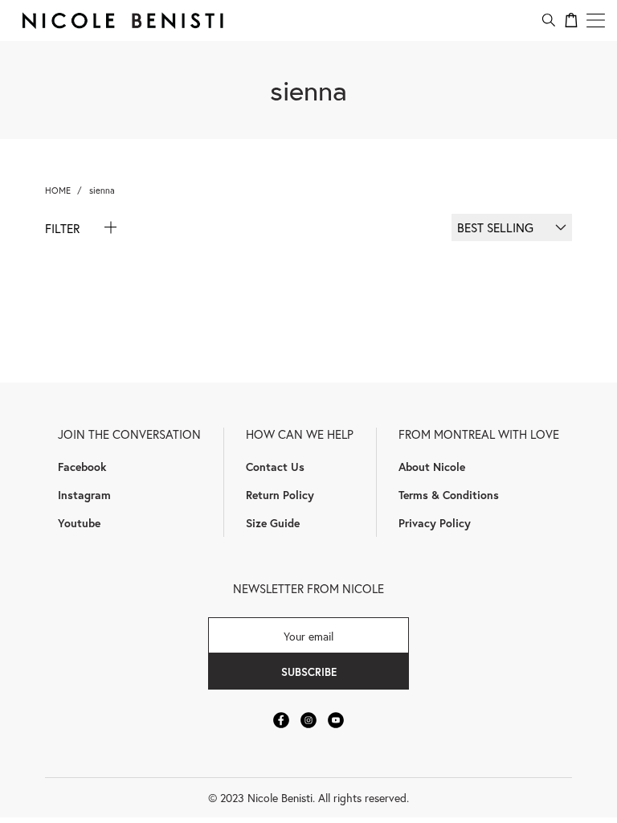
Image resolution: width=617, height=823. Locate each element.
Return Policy (280, 494)
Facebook (82, 466)
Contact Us (275, 466)
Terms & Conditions (448, 494)
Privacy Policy (434, 522)
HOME (58, 190)
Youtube (79, 522)
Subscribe (309, 672)
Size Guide (273, 522)
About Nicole (431, 466)
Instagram (84, 494)
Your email (308, 635)
